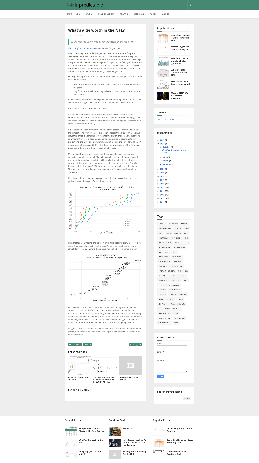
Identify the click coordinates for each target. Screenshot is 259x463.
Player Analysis (174, 285)
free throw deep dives (167, 252)
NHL (179, 280)
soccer (180, 299)
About (165, 14)
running (183, 294)
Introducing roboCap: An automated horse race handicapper (134, 442)
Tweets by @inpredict (167, 119)
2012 (162, 198)
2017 (162, 180)
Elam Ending (176, 238)
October (166, 147)
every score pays (165, 243)
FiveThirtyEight (165, 247)
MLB (179, 271)
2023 (162, 140)
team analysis (164, 313)
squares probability (177, 304)
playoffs (77, 345)
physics (161, 285)
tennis (175, 313)
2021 (162, 143)
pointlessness (174, 290)
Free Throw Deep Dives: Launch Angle (181, 82)
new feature (163, 280)
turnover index (165, 318)
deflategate (163, 238)
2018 (162, 176)
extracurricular (182, 243)
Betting (184, 224)
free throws (163, 257)
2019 (162, 172)
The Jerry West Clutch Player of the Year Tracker (92, 429)
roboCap (172, 294)
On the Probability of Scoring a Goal (177, 452)
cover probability (173, 233)
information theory (167, 271)
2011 (162, 202)
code (187, 229)
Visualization (179, 318)
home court (163, 266)
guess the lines (165, 262)
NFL (70, 345)
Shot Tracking (106, 14)
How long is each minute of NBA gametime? (179, 61)
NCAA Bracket (164, 276)
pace (186, 280)
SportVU (162, 304)
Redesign (127, 428)
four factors (179, 247)
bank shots (173, 224)
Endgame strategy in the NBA (128, 378)
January (166, 164)
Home (69, 14)
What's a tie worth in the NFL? (78, 378)
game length (177, 257)
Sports (124, 14)
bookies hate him (165, 229)
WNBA (89, 14)
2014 (162, 191)
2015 (162, 187)
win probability (165, 323)
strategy (87, 345)
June (164, 157)
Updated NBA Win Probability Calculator (179, 95)
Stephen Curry (164, 309)
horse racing (177, 266)
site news (170, 299)
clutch (178, 229)
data (186, 233)
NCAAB (175, 276)
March (165, 160)
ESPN (186, 238)
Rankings (139, 14)
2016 (162, 183)
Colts (161, 233)
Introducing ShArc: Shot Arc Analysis (180, 48)
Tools (153, 14)
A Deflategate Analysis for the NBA (179, 72)
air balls (162, 224)
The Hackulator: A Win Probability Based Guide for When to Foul (104, 379)
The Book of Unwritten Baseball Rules (84, 48)
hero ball (178, 262)
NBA (78, 14)
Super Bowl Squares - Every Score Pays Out (180, 38)
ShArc (161, 299)
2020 (162, 169)
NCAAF (183, 276)
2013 (162, 194)
